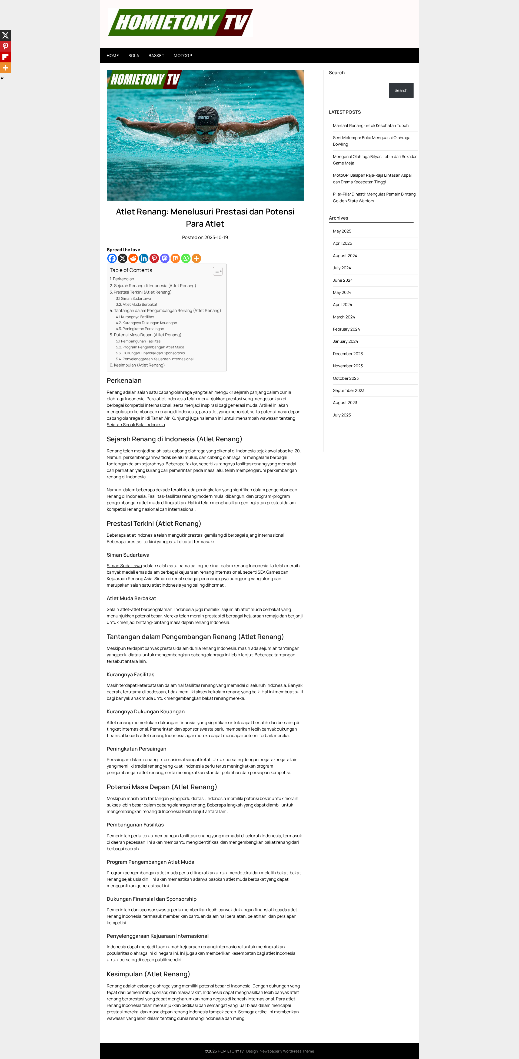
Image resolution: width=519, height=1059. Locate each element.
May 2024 (342, 292)
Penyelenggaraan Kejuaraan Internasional (158, 358)
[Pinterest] (154, 258)
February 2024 (346, 329)
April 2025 (342, 243)
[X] (122, 258)
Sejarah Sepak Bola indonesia (136, 425)
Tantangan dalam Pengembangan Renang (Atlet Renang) (167, 310)
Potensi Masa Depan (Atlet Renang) (147, 335)
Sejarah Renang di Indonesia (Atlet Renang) (155, 285)
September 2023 (348, 390)
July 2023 (342, 415)
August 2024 (345, 255)
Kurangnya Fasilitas (137, 316)
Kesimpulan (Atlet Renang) (139, 365)
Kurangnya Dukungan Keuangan (150, 322)
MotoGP (183, 55)
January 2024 (345, 341)
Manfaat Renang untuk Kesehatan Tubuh (371, 125)
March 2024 (344, 317)
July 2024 (342, 268)
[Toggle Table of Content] (215, 271)
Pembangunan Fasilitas (141, 341)
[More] (196, 258)
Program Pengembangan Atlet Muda (153, 346)
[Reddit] (133, 258)
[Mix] (175, 258)
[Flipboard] (5, 57)
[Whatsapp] (186, 258)
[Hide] (2, 78)
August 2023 (345, 402)
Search (401, 90)
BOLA (133, 55)
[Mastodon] (164, 258)
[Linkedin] (143, 258)
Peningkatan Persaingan (143, 328)
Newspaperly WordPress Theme (287, 1051)
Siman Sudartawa (136, 298)
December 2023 (348, 354)
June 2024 (343, 280)
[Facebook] (112, 258)
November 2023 (348, 366)
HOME (113, 55)
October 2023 (346, 378)
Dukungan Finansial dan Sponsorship (154, 352)
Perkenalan (123, 279)
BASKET (156, 55)
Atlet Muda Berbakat (140, 304)
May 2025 (342, 231)
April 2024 (342, 304)
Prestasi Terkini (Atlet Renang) (143, 292)
